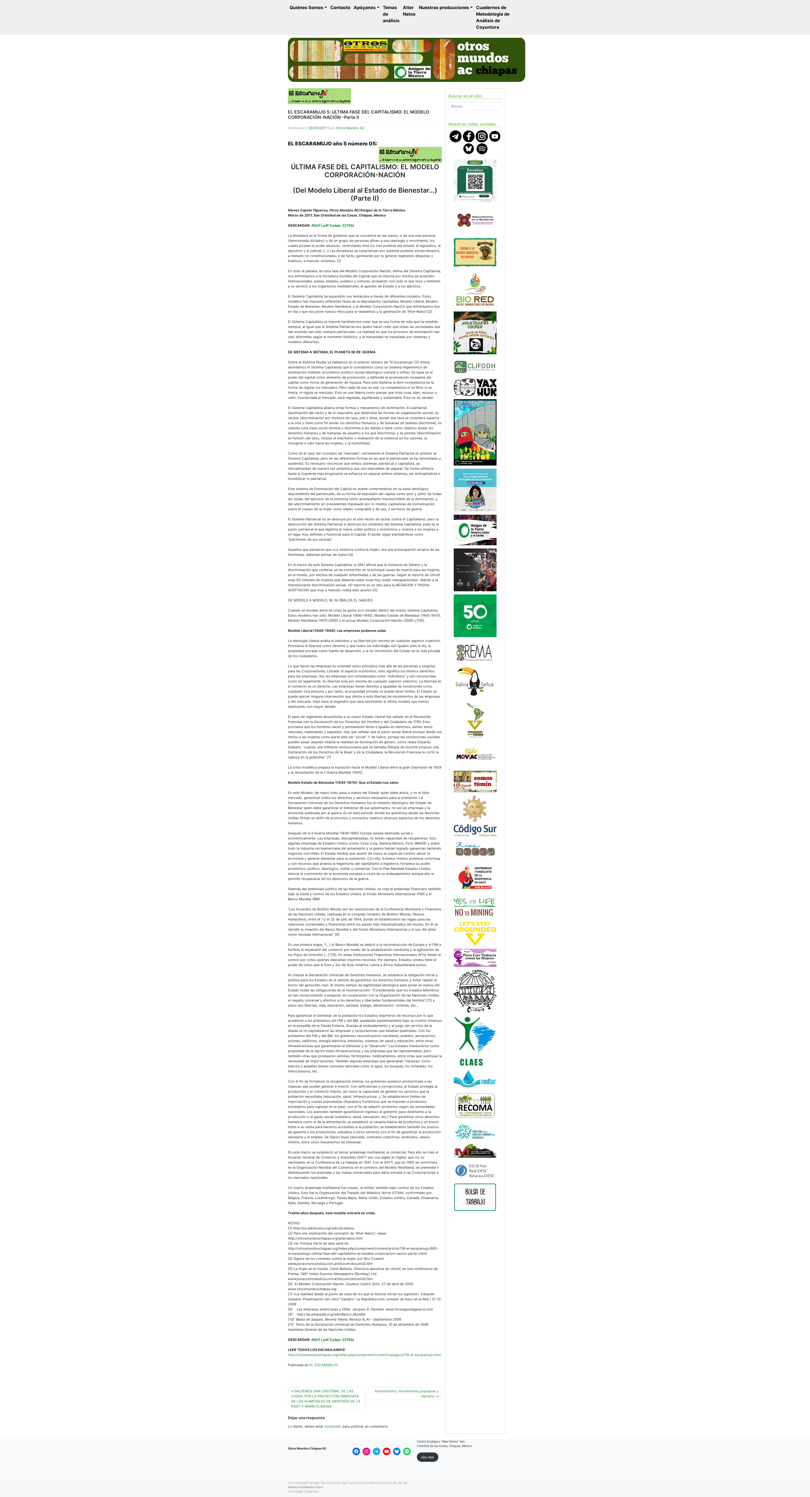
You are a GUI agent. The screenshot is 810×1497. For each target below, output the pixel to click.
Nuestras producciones (444, 7)
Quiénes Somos (306, 7)
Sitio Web (427, 1457)
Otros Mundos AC (350, 128)
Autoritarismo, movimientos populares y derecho (407, 1393)
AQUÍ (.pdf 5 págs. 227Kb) (332, 225)
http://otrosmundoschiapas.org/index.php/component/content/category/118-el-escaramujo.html (364, 1355)
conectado (333, 1426)
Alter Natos (409, 11)
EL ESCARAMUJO (323, 1365)
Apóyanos (365, 7)
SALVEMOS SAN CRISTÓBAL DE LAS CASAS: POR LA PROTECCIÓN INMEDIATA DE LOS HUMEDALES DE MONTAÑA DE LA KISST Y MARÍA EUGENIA (325, 1398)
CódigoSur (311, 1491)
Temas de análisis (391, 14)
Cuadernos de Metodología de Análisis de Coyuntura (492, 17)
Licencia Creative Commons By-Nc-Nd (380, 1483)
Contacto (340, 7)
